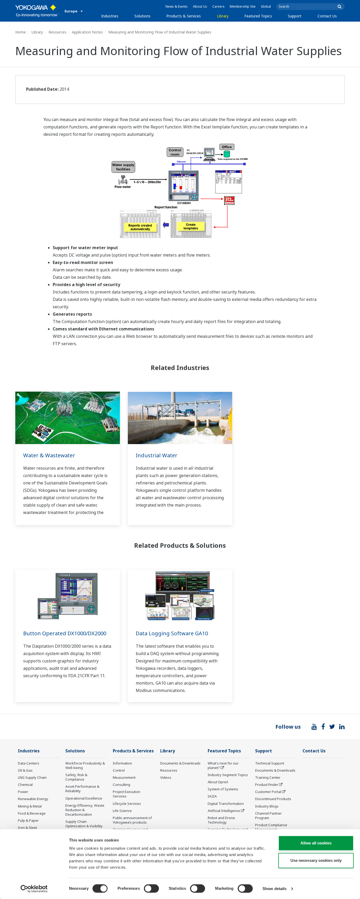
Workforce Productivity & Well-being (85, 765)
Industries (109, 15)
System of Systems (223, 789)
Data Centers (28, 763)
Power (23, 791)
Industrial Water (156, 455)
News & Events (177, 6)
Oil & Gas (25, 770)
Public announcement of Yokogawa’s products (132, 820)
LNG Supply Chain (32, 777)
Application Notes (87, 32)
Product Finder (266, 784)
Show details (274, 888)
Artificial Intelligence (224, 810)
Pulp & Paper (28, 820)
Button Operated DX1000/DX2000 (64, 633)
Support (294, 15)
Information (122, 763)
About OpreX (218, 782)
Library (222, 15)
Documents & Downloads (180, 763)
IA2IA (212, 796)
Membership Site (243, 6)
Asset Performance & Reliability (82, 788)
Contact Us (327, 15)
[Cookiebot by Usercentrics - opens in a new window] (34, 889)
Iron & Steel (27, 827)
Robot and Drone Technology (221, 820)
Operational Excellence (83, 798)
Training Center (267, 777)
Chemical (25, 784)
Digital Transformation (226, 803)
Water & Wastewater (49, 455)
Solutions (142, 15)
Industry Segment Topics (228, 774)
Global (266, 6)
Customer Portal (268, 791)
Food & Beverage (32, 813)
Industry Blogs (267, 806)
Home (20, 32)
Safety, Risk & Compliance (76, 777)
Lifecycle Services (127, 803)
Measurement (124, 777)
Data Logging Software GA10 (172, 633)
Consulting (121, 784)
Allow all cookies (316, 843)
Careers (218, 6)
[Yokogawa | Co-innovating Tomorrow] (37, 10)
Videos (165, 777)
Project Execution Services (126, 794)
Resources (57, 32)
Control (119, 770)
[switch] (151, 888)
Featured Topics (258, 15)
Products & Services (183, 15)
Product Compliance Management (271, 827)
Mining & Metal (30, 806)
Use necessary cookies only (316, 860)
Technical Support (269, 763)
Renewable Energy (33, 798)
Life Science (122, 810)
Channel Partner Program (268, 815)
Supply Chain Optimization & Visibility (84, 823)
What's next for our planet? (223, 765)
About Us (200, 6)
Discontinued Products (273, 798)
